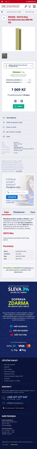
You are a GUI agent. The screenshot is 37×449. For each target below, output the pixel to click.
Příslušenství (19, 212)
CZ (6, 1)
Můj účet (6, 367)
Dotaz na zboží (11, 127)
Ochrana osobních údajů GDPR (13, 376)
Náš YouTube (20, 335)
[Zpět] (4, 18)
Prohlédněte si (28, 268)
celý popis (19, 171)
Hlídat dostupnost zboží (14, 122)
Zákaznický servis (9, 374)
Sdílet (8, 136)
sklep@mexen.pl (18, 147)
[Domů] (2, 1)
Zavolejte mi (12, 197)
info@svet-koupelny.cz (15, 403)
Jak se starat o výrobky (13, 132)
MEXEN (15, 145)
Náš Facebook (20, 326)
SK (9, 1)
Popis (6, 212)
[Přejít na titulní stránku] (10, 6)
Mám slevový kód (9, 364)
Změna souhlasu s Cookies (12, 381)
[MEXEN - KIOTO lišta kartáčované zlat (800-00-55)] (18, 39)
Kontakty (7, 378)
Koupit (19, 106)
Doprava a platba (9, 371)
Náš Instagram (20, 330)
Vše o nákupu (8, 369)
